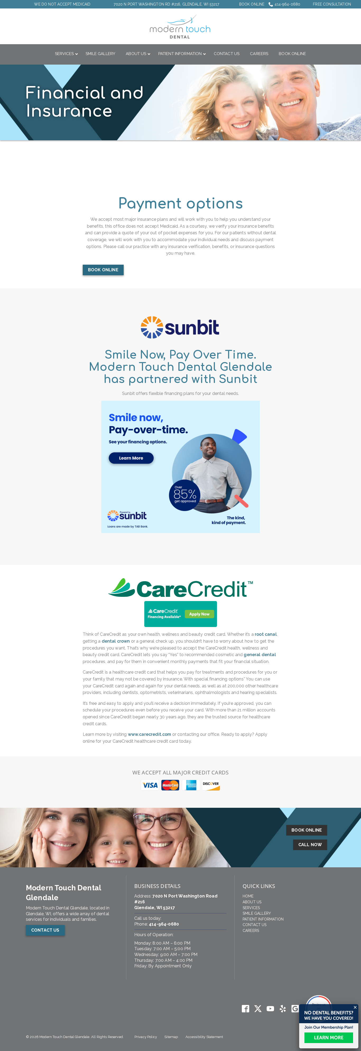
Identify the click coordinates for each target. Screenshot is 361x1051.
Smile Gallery (257, 913)
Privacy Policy (146, 1037)
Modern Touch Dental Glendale (63, 892)
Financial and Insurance (85, 102)
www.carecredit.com (149, 734)
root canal (266, 634)
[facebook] (245, 1008)
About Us (252, 902)
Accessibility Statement (204, 1037)
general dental (260, 654)
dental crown (116, 641)
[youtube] (270, 1008)
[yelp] (283, 1008)
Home (248, 896)
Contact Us (255, 925)
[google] (295, 1008)
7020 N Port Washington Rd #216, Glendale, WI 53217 (166, 4)
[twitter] (257, 1008)
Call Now (310, 844)
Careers (251, 930)
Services (251, 908)
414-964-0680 (287, 4)
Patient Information (263, 919)
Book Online (252, 4)
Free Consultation (332, 4)
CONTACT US (45, 930)
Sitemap (171, 1037)
